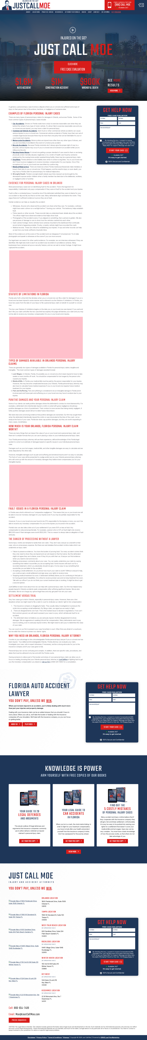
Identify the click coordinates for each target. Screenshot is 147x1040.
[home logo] (27, 5)
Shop (90, 12)
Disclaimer (31, 1037)
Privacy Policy (127, 722)
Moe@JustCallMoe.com (28, 1014)
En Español (106, 12)
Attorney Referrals (72, 12)
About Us (14, 724)
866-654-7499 (21, 1008)
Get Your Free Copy (29, 841)
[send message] (141, 5)
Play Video (29, 724)
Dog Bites (16, 160)
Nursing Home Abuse (21, 152)
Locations (36, 12)
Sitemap (66, 1037)
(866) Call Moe (122, 4)
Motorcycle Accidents (21, 140)
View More (114, 90)
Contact (97, 12)
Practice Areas (47, 12)
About (28, 12)
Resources (59, 12)
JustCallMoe (63, 659)
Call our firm (46, 662)
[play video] (73, 31)
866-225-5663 (57, 662)
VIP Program (116, 12)
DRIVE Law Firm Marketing (110, 1037)
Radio (84, 12)
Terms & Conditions (55, 1037)
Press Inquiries (19, 1020)
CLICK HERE (72, 67)
